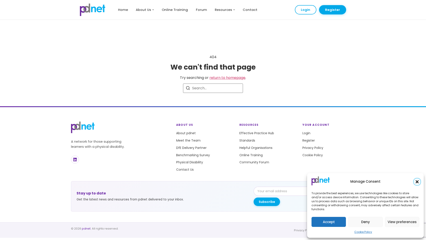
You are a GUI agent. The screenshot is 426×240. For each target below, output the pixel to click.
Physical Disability (189, 162)
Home (123, 9)
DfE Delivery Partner (191, 148)
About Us (143, 9)
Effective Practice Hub (256, 133)
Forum (201, 9)
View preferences (402, 222)
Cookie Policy (363, 232)
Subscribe (267, 202)
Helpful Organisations (255, 148)
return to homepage (227, 77)
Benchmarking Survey (193, 155)
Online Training (175, 9)
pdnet (86, 228)
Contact (250, 9)
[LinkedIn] (75, 160)
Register (332, 9)
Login (305, 9)
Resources (223, 9)
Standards (247, 140)
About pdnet (186, 133)
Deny (365, 222)
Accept (329, 222)
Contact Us (185, 169)
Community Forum (254, 162)
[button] (417, 182)
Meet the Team (188, 140)
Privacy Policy (312, 148)
